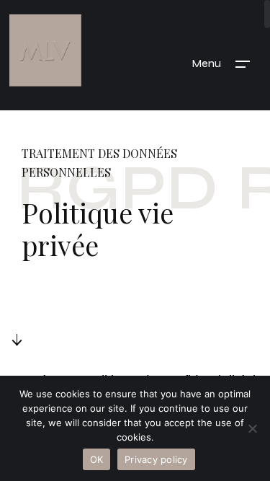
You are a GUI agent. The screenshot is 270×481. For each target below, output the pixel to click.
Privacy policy (156, 459)
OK (97, 459)
